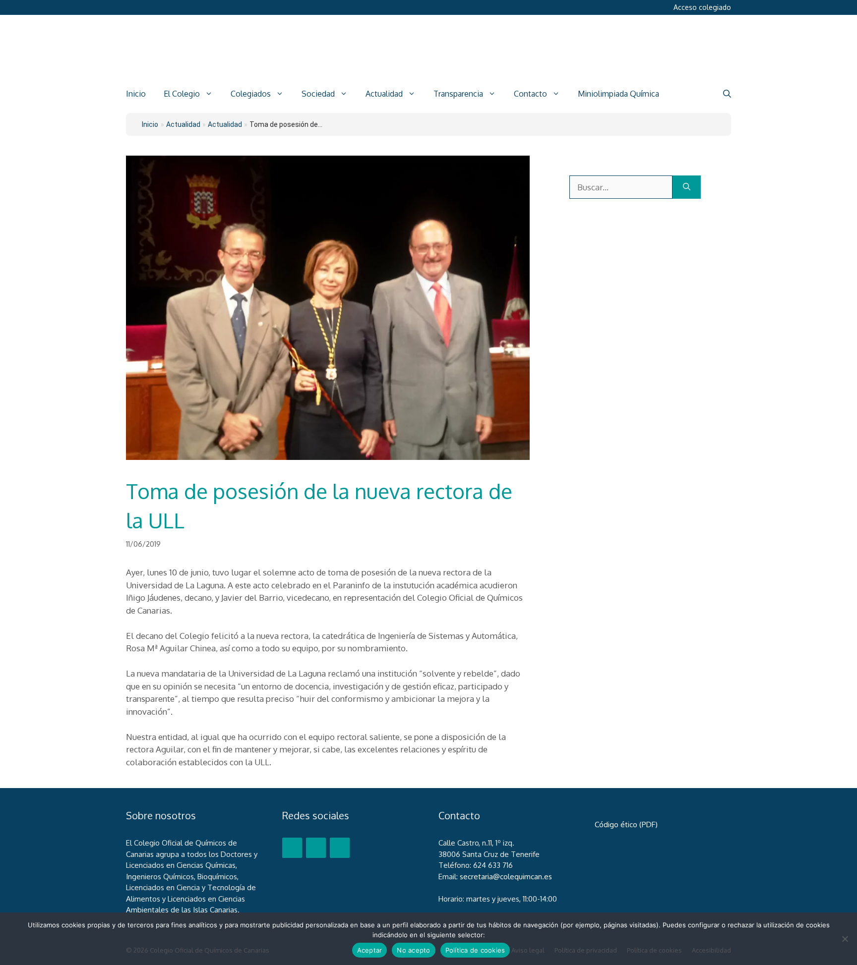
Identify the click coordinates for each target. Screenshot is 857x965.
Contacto (530, 94)
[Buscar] (687, 187)
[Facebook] (292, 848)
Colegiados (251, 94)
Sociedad (318, 94)
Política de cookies (475, 950)
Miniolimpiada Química (618, 94)
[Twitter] (316, 848)
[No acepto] (845, 939)
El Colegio (182, 94)
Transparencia (458, 94)
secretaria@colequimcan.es (506, 876)
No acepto (413, 950)
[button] (727, 93)
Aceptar (369, 950)
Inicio (136, 94)
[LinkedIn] (340, 848)
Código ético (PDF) (626, 824)
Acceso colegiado (702, 7)
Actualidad (384, 94)
